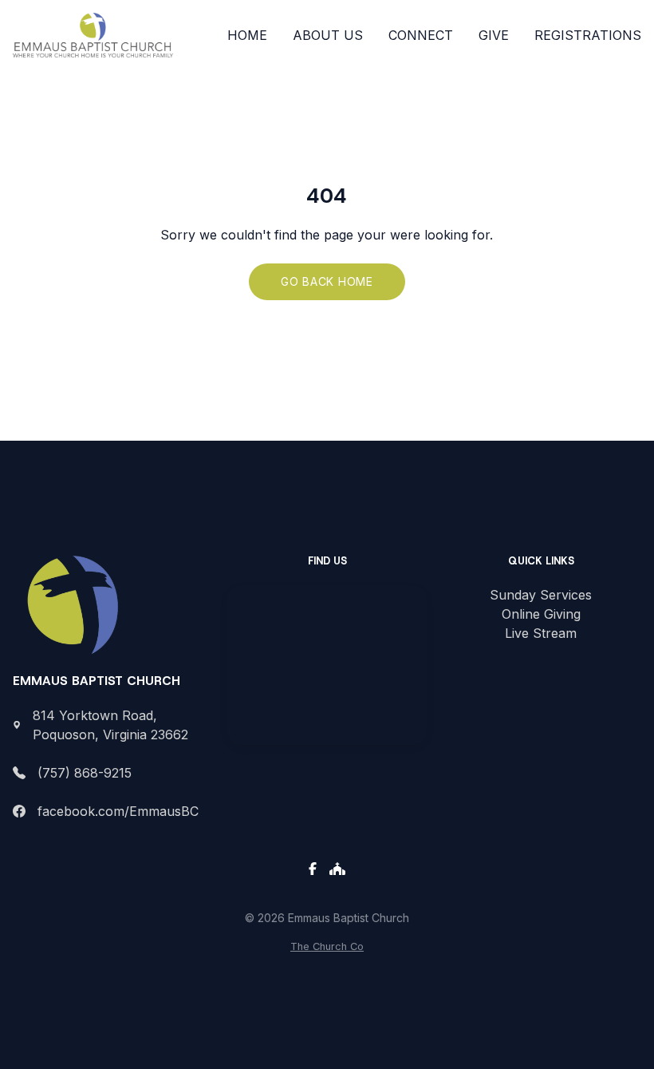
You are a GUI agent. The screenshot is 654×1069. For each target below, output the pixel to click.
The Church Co (327, 946)
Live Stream (541, 633)
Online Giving (541, 614)
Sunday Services (541, 595)
